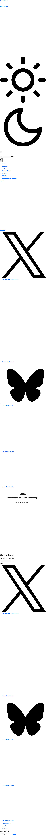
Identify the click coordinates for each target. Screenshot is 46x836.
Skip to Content (4, 1)
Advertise (4, 173)
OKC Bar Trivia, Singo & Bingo (9, 178)
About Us (4, 826)
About (3, 164)
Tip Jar (3, 168)
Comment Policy (6, 171)
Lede (14, 834)
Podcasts (4, 175)
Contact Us (4, 166)
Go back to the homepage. (22, 502)
